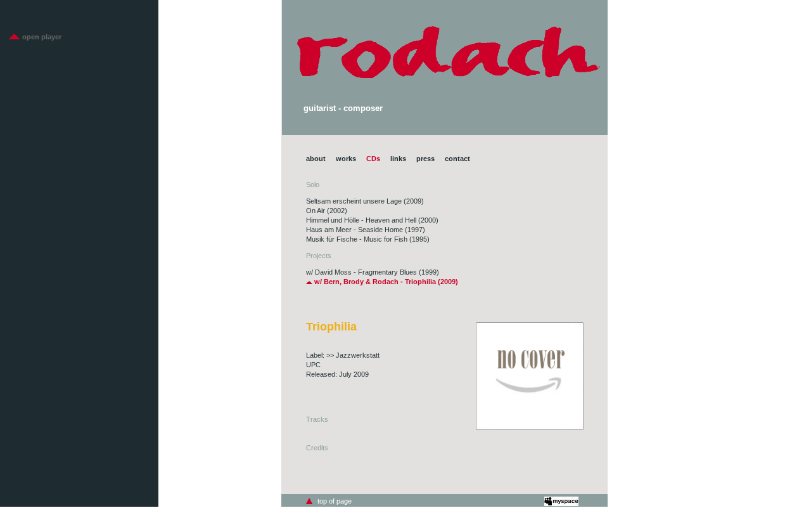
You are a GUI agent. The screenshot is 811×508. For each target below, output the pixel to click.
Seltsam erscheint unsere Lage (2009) (365, 201)
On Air (315, 210)
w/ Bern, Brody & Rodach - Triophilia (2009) (385, 281)
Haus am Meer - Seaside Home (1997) (365, 229)
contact (457, 158)
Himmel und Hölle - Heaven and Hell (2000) (372, 220)
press (425, 158)
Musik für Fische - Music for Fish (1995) (368, 239)
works (346, 158)
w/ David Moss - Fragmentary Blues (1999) (372, 272)
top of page (334, 501)
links (398, 158)
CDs (373, 158)
